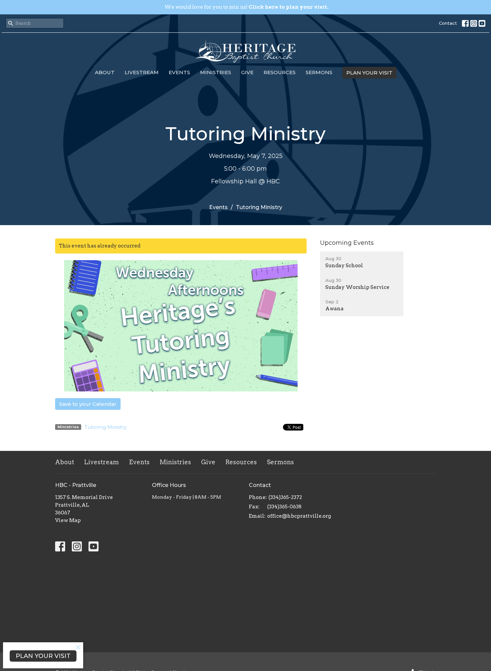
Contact (448, 23)
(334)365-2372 (285, 497)
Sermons (319, 72)
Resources (280, 72)
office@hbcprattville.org (299, 516)
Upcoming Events (347, 242)
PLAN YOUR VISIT (369, 72)
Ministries (215, 72)
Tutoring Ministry (106, 427)
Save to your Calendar (88, 404)
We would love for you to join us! (246, 7)
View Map (68, 520)
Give (247, 72)
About (105, 72)
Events (179, 72)
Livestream (142, 72)
